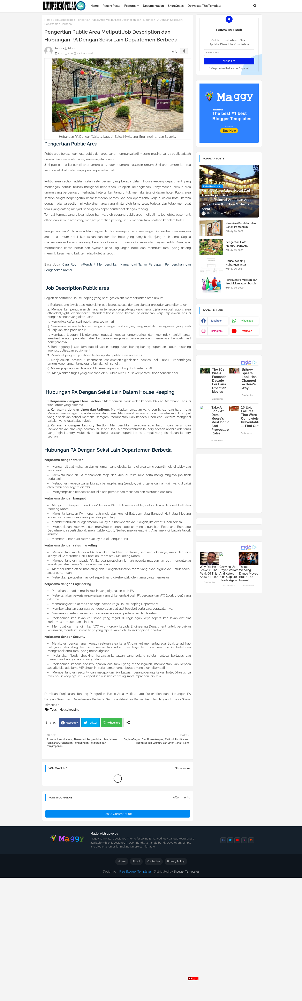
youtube (247, 331)
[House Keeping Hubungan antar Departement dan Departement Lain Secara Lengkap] (211, 266)
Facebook (72, 722)
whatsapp (247, 320)
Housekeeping (64, 19)
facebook (216, 320)
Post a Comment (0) (118, 814)
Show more (182, 768)
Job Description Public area (76, 288)
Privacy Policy (175, 861)
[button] (255, 6)
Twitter (92, 722)
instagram (216, 331)
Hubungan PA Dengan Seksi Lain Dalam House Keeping (110, 392)
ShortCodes (176, 5)
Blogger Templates (186, 871)
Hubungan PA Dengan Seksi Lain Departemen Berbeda (108, 450)
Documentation (153, 5)
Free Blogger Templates (135, 871)
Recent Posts (111, 5)
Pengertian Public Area (71, 144)
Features (130, 5)
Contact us (153, 861)
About (136, 861)
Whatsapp (113, 722)
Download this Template (204, 5)
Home (95, 5)
